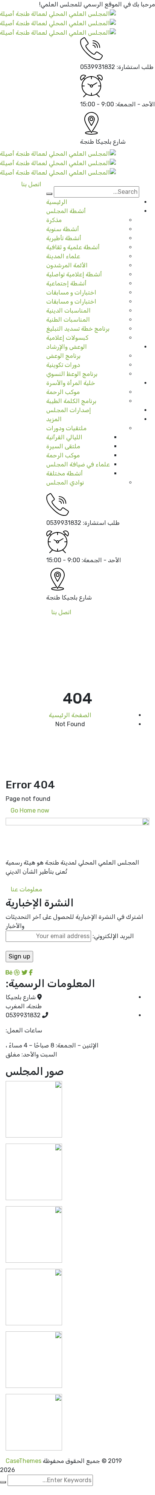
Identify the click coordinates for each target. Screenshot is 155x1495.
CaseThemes (23, 1460)
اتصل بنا (61, 612)
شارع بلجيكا (111, 141)
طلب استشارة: (135, 67)
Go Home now (30, 810)
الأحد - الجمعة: (135, 104)
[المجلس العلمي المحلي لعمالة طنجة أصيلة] (58, 13)
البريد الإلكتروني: (112, 936)
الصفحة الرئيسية (70, 715)
